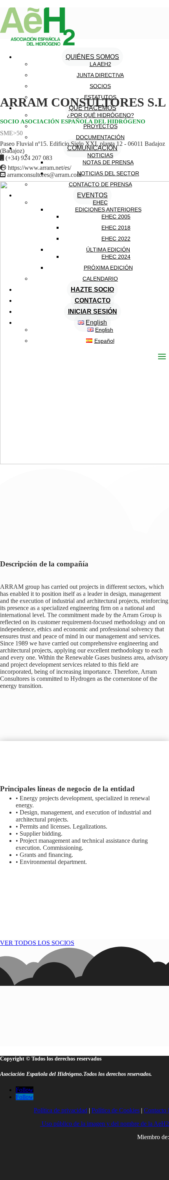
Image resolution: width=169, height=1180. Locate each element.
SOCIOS (100, 86)
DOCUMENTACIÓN (100, 137)
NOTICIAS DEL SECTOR (108, 173)
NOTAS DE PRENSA (108, 162)
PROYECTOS (100, 126)
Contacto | (156, 1110)
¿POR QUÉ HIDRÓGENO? (100, 115)
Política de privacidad (60, 1110)
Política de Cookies (116, 1110)
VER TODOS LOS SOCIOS (37, 942)
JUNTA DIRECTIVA (100, 75)
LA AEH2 (100, 64)
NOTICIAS (100, 155)
